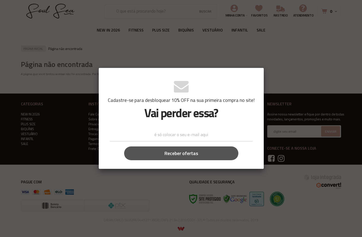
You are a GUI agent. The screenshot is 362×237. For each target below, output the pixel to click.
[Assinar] (181, 153)
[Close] (256, 74)
